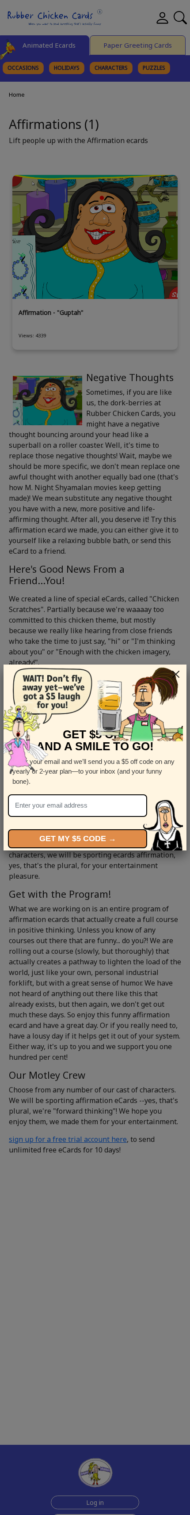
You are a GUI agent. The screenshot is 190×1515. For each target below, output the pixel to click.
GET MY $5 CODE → (77, 838)
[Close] (176, 674)
